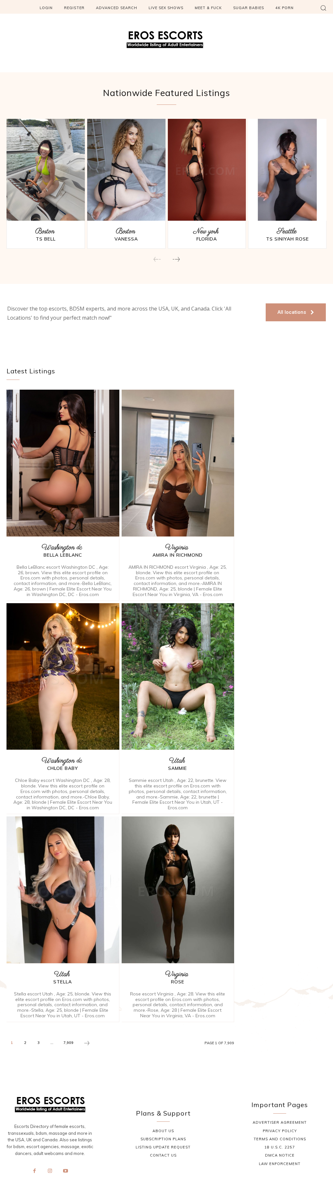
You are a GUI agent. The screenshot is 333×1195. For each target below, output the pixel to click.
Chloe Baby (62, 768)
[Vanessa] (126, 170)
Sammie (177, 768)
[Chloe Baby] (63, 676)
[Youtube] (65, 1171)
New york (206, 231)
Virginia (176, 547)
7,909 (68, 1042)
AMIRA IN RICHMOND (178, 555)
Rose (177, 982)
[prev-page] (157, 259)
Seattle (287, 231)
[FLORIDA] (207, 170)
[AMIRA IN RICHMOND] (178, 463)
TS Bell (46, 239)
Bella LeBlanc (63, 555)
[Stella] (63, 889)
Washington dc (62, 547)
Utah (177, 761)
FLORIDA (206, 239)
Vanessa (126, 239)
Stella (62, 982)
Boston (45, 231)
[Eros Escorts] (166, 41)
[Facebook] (34, 1171)
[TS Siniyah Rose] (287, 170)
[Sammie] (178, 676)
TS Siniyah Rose (287, 239)
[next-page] (175, 259)
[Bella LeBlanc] (63, 463)
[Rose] (178, 889)
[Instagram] (50, 1171)
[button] (323, 8)
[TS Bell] (46, 170)
